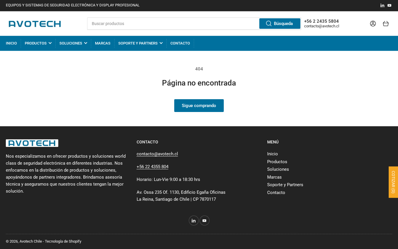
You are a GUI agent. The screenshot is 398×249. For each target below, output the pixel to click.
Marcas (102, 43)
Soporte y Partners (138, 43)
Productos (36, 43)
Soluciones (70, 43)
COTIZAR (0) (393, 182)
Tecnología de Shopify (63, 241)
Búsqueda (283, 23)
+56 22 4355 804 (152, 166)
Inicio (11, 43)
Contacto (180, 43)
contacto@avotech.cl (321, 26)
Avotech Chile (31, 241)
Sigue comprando (199, 105)
